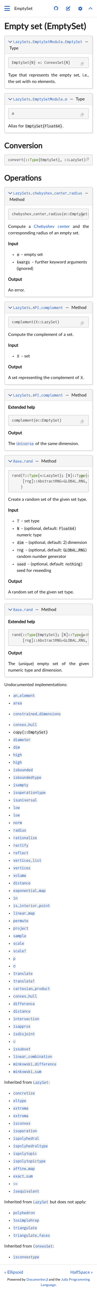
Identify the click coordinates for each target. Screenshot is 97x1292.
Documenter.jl (37, 1279)
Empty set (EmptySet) (45, 26)
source (83, 83)
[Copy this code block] (82, 64)
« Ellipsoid (13, 1272)
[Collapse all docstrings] (90, 8)
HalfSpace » (81, 1272)
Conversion (23, 146)
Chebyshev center (52, 226)
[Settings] (80, 8)
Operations (22, 178)
